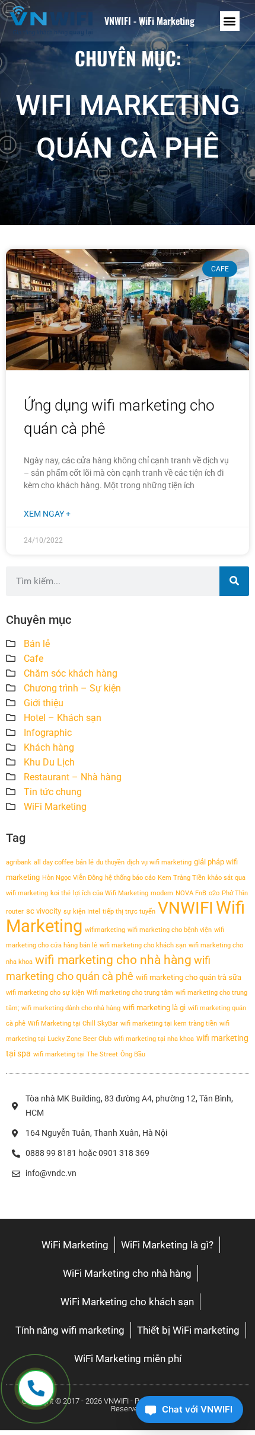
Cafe (33, 658)
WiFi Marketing (55, 806)
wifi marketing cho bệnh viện (170, 930)
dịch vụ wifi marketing (159, 862)
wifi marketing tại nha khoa (154, 1039)
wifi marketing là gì (154, 1007)
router (15, 911)
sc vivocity (43, 911)
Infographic (48, 732)
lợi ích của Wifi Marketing (110, 893)
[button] (230, 21)
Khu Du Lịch (49, 762)
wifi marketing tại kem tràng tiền (168, 1023)
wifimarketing (105, 930)
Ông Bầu (132, 1054)
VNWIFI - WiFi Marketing (149, 21)
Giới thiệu (43, 703)
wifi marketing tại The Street (75, 1054)
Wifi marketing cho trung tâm (130, 993)
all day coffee (54, 862)
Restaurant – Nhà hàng (73, 777)
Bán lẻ (37, 643)
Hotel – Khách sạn (62, 717)
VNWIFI (185, 908)
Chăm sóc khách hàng (70, 673)
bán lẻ (85, 862)
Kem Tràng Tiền (181, 878)
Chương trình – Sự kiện (72, 688)
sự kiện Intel (81, 911)
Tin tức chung (53, 791)
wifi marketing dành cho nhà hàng (70, 1008)
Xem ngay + (47, 513)
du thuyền (110, 862)
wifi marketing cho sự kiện (45, 993)
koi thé (60, 893)
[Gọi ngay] (36, 1388)
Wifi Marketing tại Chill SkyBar (73, 1023)
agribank (18, 862)
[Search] (234, 581)
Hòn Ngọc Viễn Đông (72, 878)
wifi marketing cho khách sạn (143, 945)
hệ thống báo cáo (130, 878)
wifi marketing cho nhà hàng (113, 960)
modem (162, 893)
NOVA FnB (191, 893)
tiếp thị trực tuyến (129, 911)
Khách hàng (49, 747)
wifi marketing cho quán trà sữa (188, 977)
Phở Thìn (235, 893)
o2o (214, 893)
